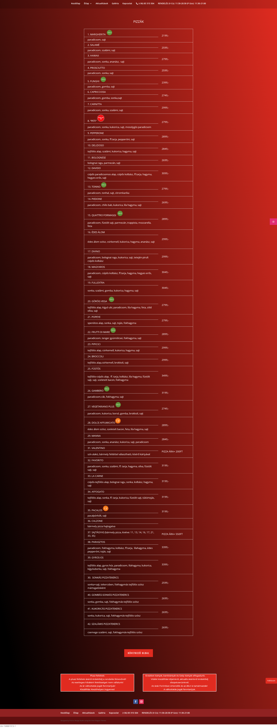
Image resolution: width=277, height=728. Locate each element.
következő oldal (138, 653)
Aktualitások (102, 3)
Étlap (86, 3)
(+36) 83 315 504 (146, 3)
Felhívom (271, 680)
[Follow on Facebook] (135, 701)
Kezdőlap (75, 3)
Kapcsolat (127, 3)
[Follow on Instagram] (141, 701)
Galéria (115, 3)
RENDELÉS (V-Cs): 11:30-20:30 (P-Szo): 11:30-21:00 (182, 3)
